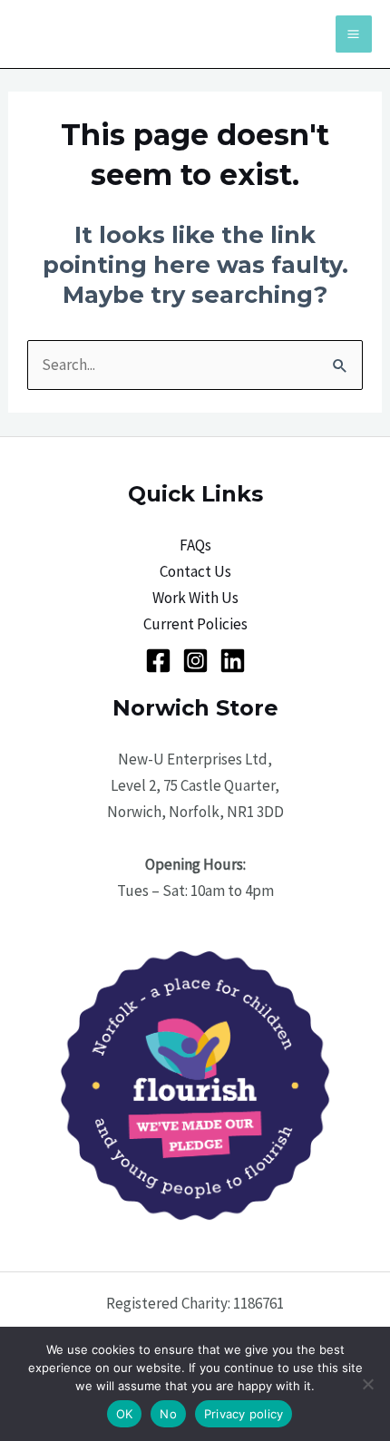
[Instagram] (195, 660)
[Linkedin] (232, 660)
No (168, 1414)
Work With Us (195, 598)
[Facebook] (158, 660)
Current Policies (195, 624)
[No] (367, 1384)
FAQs (195, 545)
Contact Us (195, 571)
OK (124, 1414)
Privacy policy (244, 1414)
